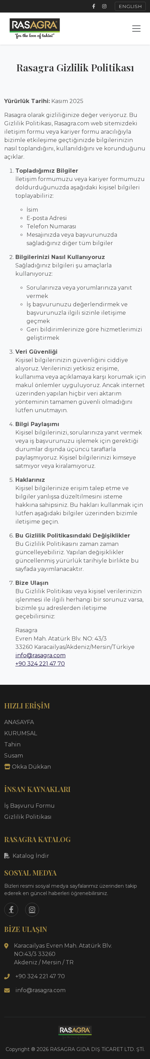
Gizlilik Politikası (28, 817)
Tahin (12, 744)
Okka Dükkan (31, 766)
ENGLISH (130, 6)
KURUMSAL (20, 733)
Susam (13, 755)
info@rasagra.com (40, 655)
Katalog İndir (31, 856)
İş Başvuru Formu (29, 805)
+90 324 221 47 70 (40, 663)
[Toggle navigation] (136, 28)
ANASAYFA (19, 722)
